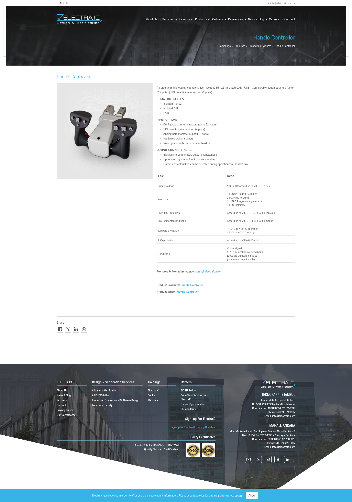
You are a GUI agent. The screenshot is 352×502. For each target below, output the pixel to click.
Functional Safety (102, 405)
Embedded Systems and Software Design (115, 400)
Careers (274, 19)
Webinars (153, 400)
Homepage (225, 45)
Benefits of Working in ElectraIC (193, 397)
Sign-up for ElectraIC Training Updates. (193, 427)
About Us (151, 19)
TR (67, 3)
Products (201, 19)
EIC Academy (188, 409)
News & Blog (256, 19)
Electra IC (153, 390)
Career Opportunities (193, 404)
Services (168, 19)
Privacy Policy (65, 410)
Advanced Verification (104, 390)
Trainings (184, 19)
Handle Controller (285, 45)
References (235, 19)
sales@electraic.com (208, 271)
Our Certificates (66, 415)
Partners (217, 19)
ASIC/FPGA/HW (100, 395)
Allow (252, 495)
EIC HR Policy (188, 390)
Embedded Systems (260, 45)
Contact (289, 19)
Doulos (151, 395)
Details (238, 495)
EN (60, 3)
